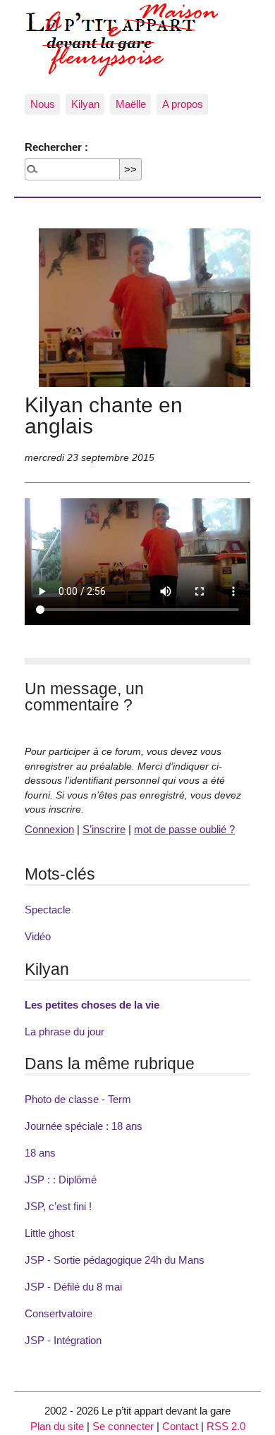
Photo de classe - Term (78, 1099)
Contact (180, 1426)
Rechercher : (56, 147)
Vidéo (38, 936)
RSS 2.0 (226, 1426)
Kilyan (85, 104)
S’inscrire (104, 829)
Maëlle (131, 104)
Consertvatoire (58, 1313)
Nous (42, 104)
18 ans (40, 1153)
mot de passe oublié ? (184, 829)
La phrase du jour (64, 1031)
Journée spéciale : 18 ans (83, 1126)
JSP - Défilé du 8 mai (73, 1287)
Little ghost (49, 1233)
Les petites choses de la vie (92, 1005)
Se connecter (123, 1426)
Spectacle (48, 910)
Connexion (49, 829)
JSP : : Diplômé (61, 1179)
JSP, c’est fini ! (58, 1206)
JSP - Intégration (63, 1340)
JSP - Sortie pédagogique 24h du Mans (114, 1260)
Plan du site (57, 1426)
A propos (182, 104)
